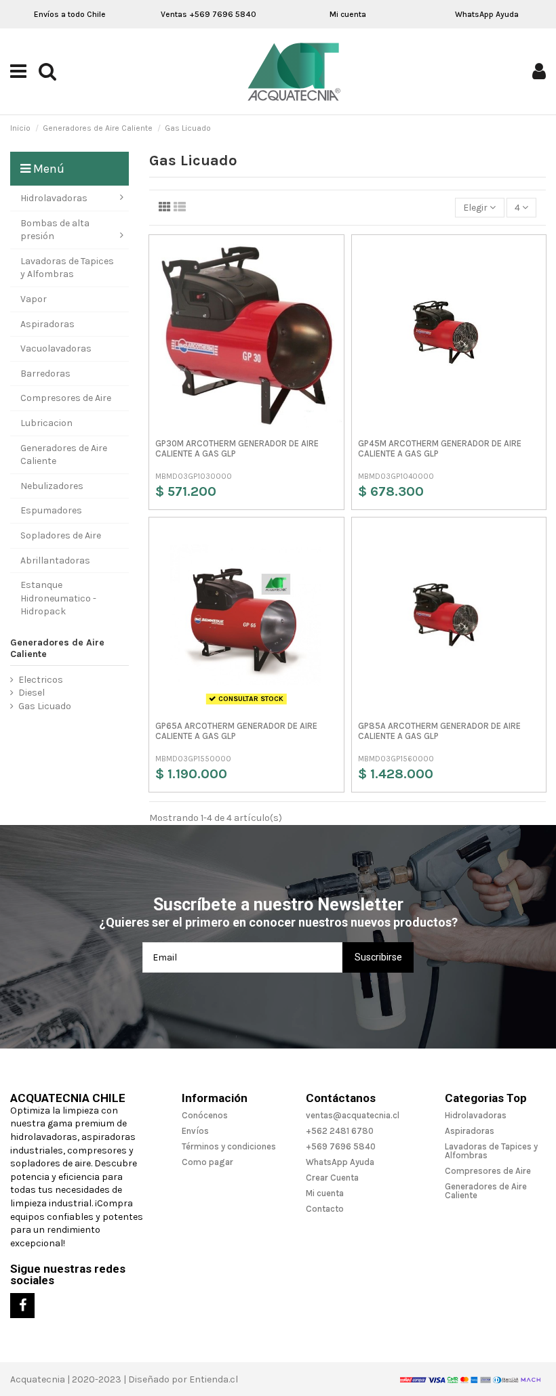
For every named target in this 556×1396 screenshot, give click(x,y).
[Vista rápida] (331, 257)
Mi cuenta (348, 14)
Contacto (325, 1209)
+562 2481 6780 (340, 1131)
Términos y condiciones (229, 1146)
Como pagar (207, 1162)
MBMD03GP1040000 (396, 476)
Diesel (31, 692)
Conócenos (205, 1115)
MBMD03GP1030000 (193, 476)
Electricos (40, 679)
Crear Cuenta (332, 1177)
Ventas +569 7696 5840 (208, 14)
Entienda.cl (213, 1379)
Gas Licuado (44, 706)
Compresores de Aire (488, 1171)
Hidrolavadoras (476, 1115)
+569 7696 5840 (341, 1146)
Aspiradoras (469, 1131)
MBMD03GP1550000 (193, 759)
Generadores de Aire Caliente (57, 648)
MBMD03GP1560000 (396, 759)
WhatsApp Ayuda (487, 14)
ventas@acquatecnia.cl (352, 1115)
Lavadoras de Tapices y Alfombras (491, 1150)
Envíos (195, 1131)
